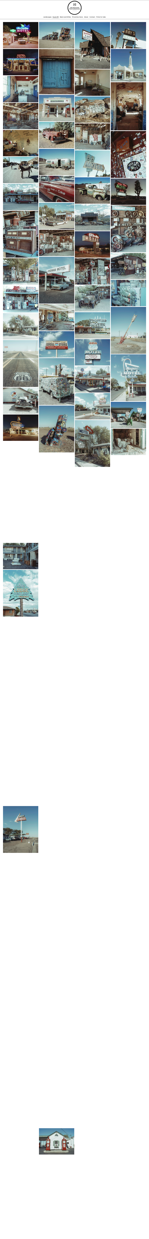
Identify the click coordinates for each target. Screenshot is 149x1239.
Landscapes (47, 17)
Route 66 (56, 17)
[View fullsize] (20, 35)
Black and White (65, 17)
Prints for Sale (101, 17)
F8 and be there (77, 17)
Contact (92, 17)
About (86, 17)
